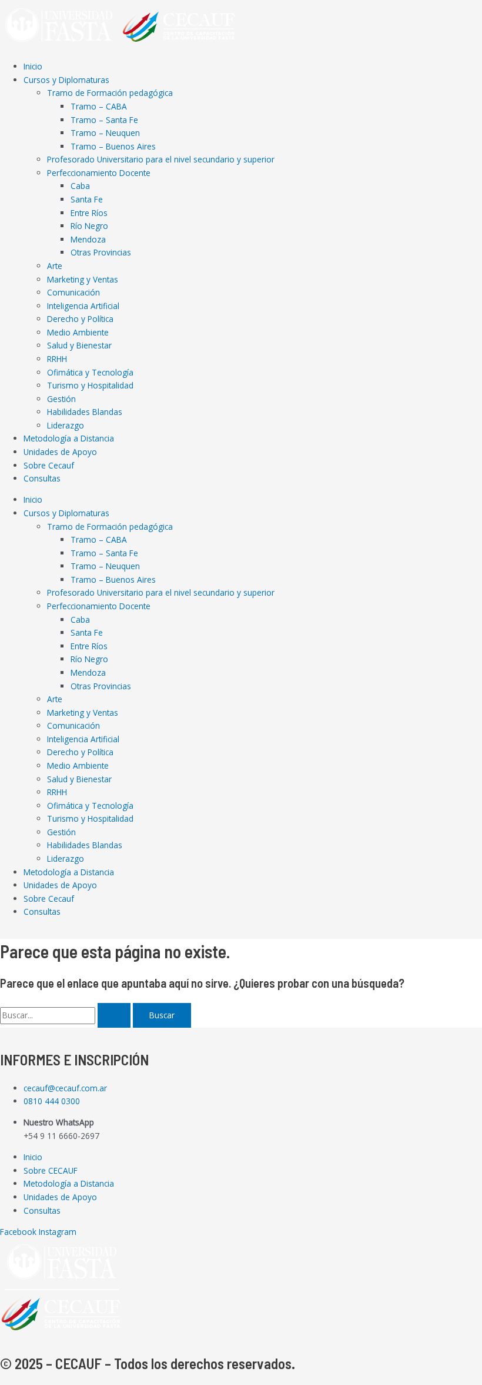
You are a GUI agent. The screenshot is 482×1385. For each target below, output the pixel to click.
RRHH (57, 358)
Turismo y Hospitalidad (90, 385)
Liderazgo (65, 425)
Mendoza (88, 239)
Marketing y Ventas (82, 279)
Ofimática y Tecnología (90, 372)
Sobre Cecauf (49, 465)
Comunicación (73, 292)
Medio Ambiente (78, 332)
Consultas (42, 478)
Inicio (33, 66)
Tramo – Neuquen (105, 132)
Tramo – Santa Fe (104, 119)
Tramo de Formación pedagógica (110, 92)
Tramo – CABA (99, 106)
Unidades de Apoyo (60, 451)
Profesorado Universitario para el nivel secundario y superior (161, 159)
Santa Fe (87, 199)
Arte (54, 265)
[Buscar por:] (66, 1015)
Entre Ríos (89, 212)
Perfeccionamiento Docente (98, 172)
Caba (80, 185)
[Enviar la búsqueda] (114, 1015)
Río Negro (89, 225)
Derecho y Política (80, 318)
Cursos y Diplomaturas (66, 79)
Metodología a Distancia (69, 438)
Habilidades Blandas (84, 411)
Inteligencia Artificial (83, 305)
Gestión (61, 398)
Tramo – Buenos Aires (113, 146)
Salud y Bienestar (79, 345)
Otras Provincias (101, 252)
